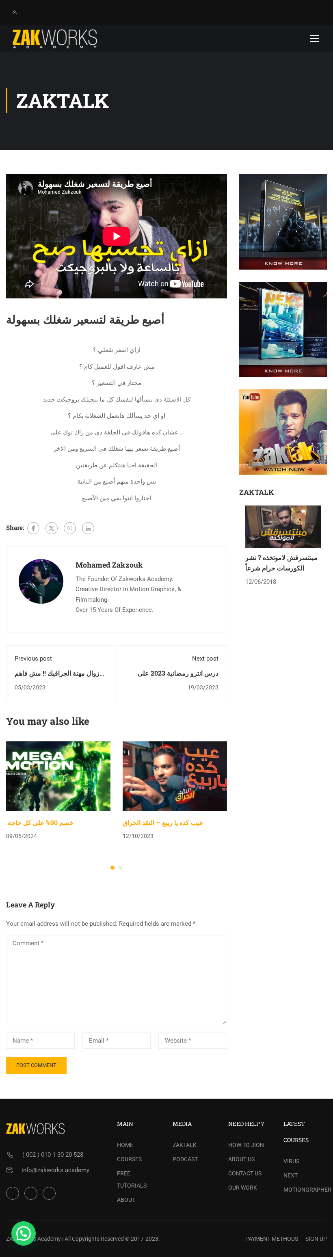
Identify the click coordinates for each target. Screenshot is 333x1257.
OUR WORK (242, 1187)
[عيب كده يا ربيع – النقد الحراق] (175, 775)
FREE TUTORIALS (132, 1179)
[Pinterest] (70, 528)
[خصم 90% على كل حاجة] (58, 775)
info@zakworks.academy (55, 1170)
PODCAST (185, 1159)
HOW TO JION (246, 1145)
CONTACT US (245, 1173)
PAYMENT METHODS (271, 1238)
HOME (125, 1145)
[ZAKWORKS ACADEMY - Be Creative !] (54, 38)
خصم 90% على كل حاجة (40, 822)
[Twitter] (51, 528)
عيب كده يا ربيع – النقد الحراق (163, 822)
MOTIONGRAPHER (305, 1189)
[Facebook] (33, 528)
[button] (112, 868)
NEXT (290, 1175)
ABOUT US (241, 1159)
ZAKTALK (185, 1145)
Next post (205, 658)
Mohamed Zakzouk (109, 565)
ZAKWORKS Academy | (34, 1238)
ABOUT (126, 1200)
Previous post (33, 658)
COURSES (129, 1159)
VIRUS (291, 1161)
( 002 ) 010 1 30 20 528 (52, 1154)
